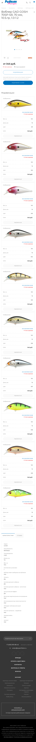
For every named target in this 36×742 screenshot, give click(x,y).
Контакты (18, 664)
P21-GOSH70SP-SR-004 (27, 242)
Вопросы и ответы (18, 668)
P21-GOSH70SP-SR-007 (27, 372)
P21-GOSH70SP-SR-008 (27, 415)
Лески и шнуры (26, 685)
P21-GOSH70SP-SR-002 (27, 155)
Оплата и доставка (18, 661)
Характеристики (8, 535)
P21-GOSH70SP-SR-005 (27, 285)
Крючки (26, 687)
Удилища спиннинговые (10, 680)
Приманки (10, 685)
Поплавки (10, 690)
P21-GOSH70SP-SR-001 (27, 112)
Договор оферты (8, 736)
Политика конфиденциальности (23, 736)
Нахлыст (26, 694)
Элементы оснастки (9, 687)
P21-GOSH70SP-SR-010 (27, 501)
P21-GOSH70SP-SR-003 (27, 198)
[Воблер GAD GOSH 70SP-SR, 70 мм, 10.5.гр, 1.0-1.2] (18, 35)
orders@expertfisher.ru (19, 648)
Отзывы (19, 535)
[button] (14, 49)
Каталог (18, 677)
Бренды (18, 657)
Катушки (26, 683)
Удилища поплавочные (26, 680)
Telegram (14, 653)
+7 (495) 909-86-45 (12, 644)
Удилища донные (10, 683)
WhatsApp (22, 653)
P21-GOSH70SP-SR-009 (27, 458)
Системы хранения (9, 694)
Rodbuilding (9, 696)
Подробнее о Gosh (18, 82)
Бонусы (18, 671)
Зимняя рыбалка (26, 696)
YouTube (18, 653)
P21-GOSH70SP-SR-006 (27, 328)
